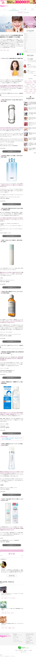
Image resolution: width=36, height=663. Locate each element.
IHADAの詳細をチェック (11, 433)
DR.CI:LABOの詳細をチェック (11, 236)
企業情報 (16, 650)
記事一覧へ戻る (12, 575)
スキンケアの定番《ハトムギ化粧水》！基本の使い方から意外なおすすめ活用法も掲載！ (12, 438)
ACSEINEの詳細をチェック (12, 204)
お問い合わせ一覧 (7, 656)
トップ (5, 9)
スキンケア (6, 596)
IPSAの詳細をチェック (12, 151)
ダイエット (26, 91)
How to (1, 50)
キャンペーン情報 (23, 9)
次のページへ (11, 550)
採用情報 (30, 650)
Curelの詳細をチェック (12, 545)
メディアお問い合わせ (29, 637)
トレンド (31, 86)
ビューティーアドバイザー (17, 641)
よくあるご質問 (28, 638)
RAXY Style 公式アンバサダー (28, 82)
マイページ (14, 638)
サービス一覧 (1, 656)
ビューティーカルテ (16, 640)
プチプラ (26, 89)
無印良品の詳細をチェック (11, 377)
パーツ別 (31, 89)
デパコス (31, 91)
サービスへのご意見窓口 (29, 640)
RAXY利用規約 (28, 641)
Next (22, 555)
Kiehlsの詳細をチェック (11, 341)
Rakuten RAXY (4, 6)
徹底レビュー (29, 84)
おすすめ (5, 50)
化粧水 (8, 50)
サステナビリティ (13, 656)
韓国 (33, 84)
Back (1, 555)
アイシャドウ (26, 86)
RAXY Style (14, 9)
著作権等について (26, 650)
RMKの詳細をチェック (12, 287)
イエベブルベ (33, 87)
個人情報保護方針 (20, 650)
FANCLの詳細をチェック (11, 494)
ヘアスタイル (27, 87)
